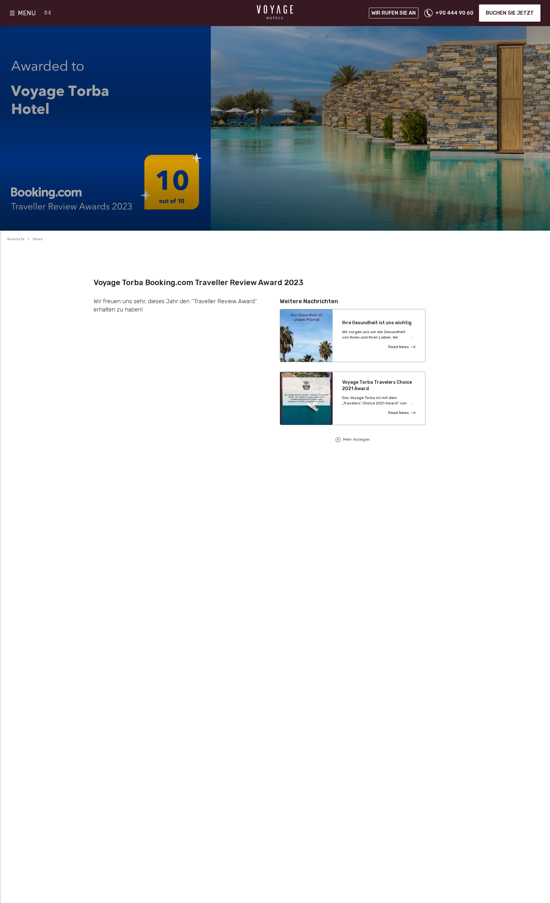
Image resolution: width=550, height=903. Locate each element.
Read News (398, 347)
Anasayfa (16, 239)
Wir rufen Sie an (393, 13)
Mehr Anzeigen (356, 439)
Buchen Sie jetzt (510, 13)
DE (48, 13)
